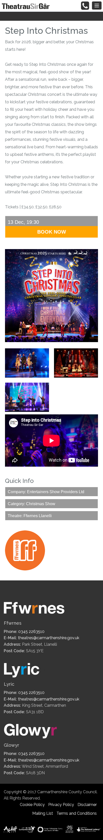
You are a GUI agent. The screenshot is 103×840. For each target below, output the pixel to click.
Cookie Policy (32, 804)
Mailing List (42, 813)
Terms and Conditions (76, 813)
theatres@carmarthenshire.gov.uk (48, 637)
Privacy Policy (61, 804)
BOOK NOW (51, 232)
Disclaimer (87, 804)
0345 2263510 (31, 631)
